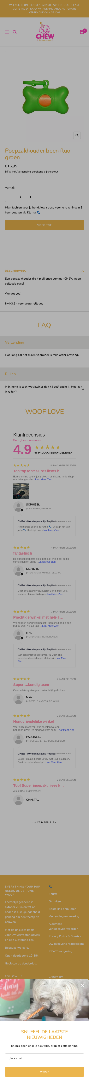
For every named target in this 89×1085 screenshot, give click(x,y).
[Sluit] (82, 985)
